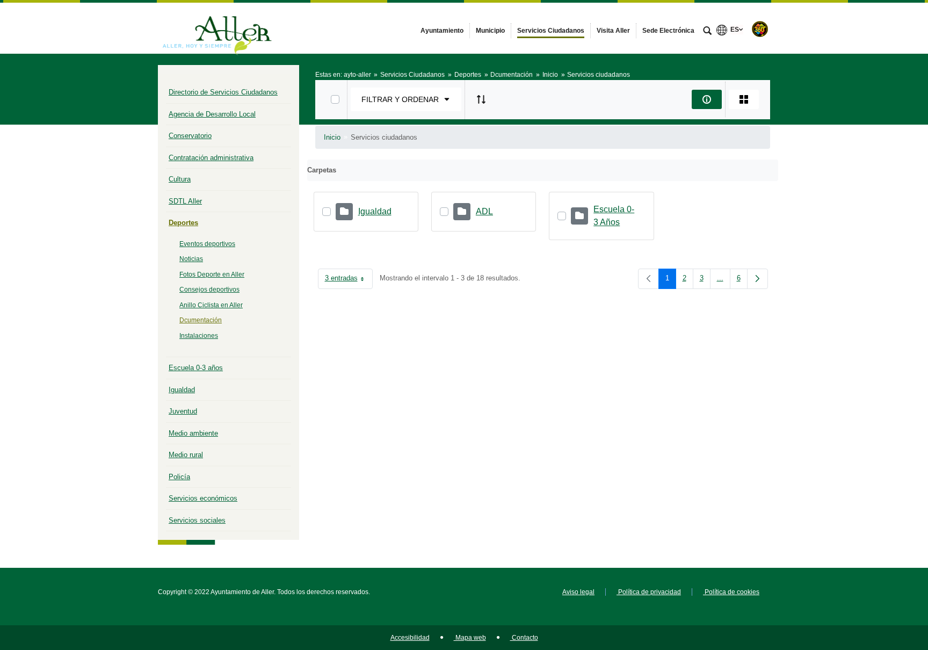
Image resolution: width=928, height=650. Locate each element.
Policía (179, 477)
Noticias (191, 259)
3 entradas (349, 280)
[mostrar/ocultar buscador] (707, 32)
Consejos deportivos (209, 289)
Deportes (183, 223)
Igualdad (182, 390)
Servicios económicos (203, 498)
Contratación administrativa (211, 158)
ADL (484, 211)
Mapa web (470, 637)
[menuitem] (442, 30)
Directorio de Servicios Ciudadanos (223, 92)
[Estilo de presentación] (744, 99)
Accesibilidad (410, 637)
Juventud (183, 411)
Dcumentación (200, 320)
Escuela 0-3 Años (613, 216)
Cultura (180, 179)
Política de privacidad (649, 592)
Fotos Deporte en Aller (211, 274)
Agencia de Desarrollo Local (212, 114)
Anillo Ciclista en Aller (211, 305)
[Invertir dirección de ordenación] (481, 99)
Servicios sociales (197, 520)
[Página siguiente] (757, 279)
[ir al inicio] (885, 585)
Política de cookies (731, 592)
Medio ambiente (193, 433)
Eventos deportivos (207, 244)
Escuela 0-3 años (196, 368)
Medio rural (186, 455)
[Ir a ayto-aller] (217, 28)
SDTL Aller (185, 201)
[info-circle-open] (707, 99)
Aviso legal (578, 592)
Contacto (524, 637)
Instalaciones (198, 336)
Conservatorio (190, 136)
